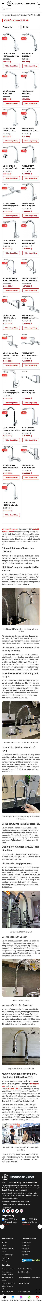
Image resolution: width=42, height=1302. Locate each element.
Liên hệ (4, 1252)
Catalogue (5, 1261)
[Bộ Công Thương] (27, 1260)
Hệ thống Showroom (8, 1248)
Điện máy (25, 1255)
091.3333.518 (14, 1219)
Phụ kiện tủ (25, 1248)
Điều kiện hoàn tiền (23, 1283)
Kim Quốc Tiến (12, 1089)
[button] (2, 1226)
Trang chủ (5, 15)
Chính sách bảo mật (24, 1292)
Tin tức (4, 1245)
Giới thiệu (5, 1242)
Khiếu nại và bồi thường (25, 1269)
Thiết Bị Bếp (14, 15)
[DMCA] (36, 1260)
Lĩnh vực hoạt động (7, 1255)
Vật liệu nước (26, 1252)
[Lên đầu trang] (38, 1291)
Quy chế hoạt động (23, 1272)
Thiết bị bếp (25, 1245)
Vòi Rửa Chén (25, 15)
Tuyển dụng (5, 1258)
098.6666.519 (35, 1219)
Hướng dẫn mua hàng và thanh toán (29, 1278)
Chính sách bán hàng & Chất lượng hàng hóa (8, 1286)
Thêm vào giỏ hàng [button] (11, 66)
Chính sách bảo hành (8, 1269)
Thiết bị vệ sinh (26, 1242)
